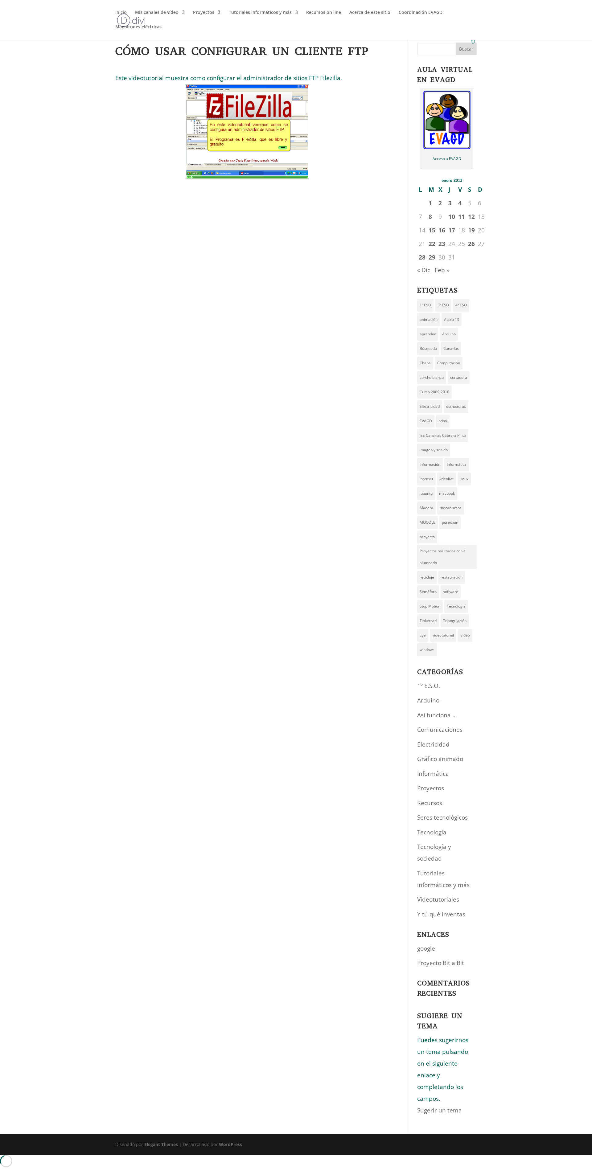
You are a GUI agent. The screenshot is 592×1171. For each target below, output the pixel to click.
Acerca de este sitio (369, 12)
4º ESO (461, 305)
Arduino (449, 334)
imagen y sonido (434, 449)
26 (471, 244)
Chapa (425, 363)
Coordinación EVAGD (420, 12)
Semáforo (428, 591)
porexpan (450, 522)
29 (432, 257)
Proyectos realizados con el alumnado (443, 556)
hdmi (442, 421)
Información (430, 464)
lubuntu (426, 493)
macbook (447, 493)
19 (471, 230)
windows (427, 649)
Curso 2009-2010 (434, 392)
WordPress (230, 1144)
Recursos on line (323, 12)
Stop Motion (430, 606)
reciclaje (427, 577)
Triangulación (455, 620)
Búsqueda (428, 348)
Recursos (429, 803)
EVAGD (426, 421)
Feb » (442, 270)
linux (464, 478)
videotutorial (443, 635)
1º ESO (425, 305)
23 (441, 244)
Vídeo (465, 635)
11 (461, 217)
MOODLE (427, 522)
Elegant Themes (161, 1144)
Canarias (451, 348)
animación (429, 319)
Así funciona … (437, 715)
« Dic (423, 270)
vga (423, 635)
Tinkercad (428, 620)
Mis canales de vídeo (157, 12)
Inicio (121, 12)
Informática (457, 464)
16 (441, 230)
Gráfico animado (440, 759)
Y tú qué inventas (441, 914)
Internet (426, 478)
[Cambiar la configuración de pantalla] (247, 131)
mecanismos (451, 507)
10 (451, 217)
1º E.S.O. (428, 686)
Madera (426, 507)
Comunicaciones (439, 730)
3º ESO (443, 305)
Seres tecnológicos (442, 817)
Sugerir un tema (439, 1110)
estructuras (456, 406)
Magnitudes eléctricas (138, 27)
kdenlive (447, 478)
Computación (448, 363)
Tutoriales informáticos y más (260, 12)
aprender (428, 334)
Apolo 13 (451, 319)
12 (471, 217)
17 (451, 230)
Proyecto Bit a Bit (440, 963)
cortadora (458, 377)
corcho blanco (432, 377)
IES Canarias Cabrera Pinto (443, 435)
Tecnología (456, 606)
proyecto (427, 536)
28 (422, 257)
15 (432, 230)
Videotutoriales (438, 899)
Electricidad (430, 406)
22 (432, 244)
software (450, 591)
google (426, 948)
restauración (451, 577)
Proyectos (203, 12)
